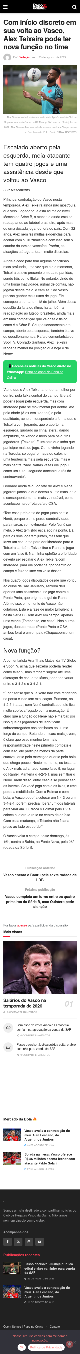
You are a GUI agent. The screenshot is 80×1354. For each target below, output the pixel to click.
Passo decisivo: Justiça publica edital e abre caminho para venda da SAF (46, 1046)
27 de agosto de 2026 (40, 1168)
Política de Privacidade (46, 1347)
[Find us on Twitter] (18, 1242)
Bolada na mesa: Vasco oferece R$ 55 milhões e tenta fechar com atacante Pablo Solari (49, 1158)
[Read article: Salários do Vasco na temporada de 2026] (40, 967)
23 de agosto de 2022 (52, 57)
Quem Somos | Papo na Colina (23, 1326)
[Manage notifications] (69, 1344)
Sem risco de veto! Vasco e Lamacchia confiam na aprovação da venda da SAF (44, 1027)
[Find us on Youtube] (39, 1242)
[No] (74, 1342)
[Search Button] (74, 6)
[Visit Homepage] (40, 6)
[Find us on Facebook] (7, 1242)
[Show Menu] (5, 6)
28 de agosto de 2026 (40, 1145)
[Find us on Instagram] (29, 1242)
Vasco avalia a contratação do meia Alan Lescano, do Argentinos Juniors (47, 1134)
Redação (24, 57)
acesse (22, 925)
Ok (22, 1347)
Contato (55, 1326)
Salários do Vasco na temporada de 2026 (24, 1003)
